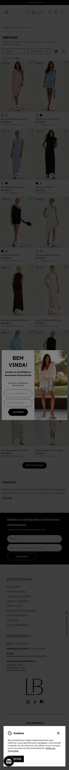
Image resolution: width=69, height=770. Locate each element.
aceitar (16, 758)
